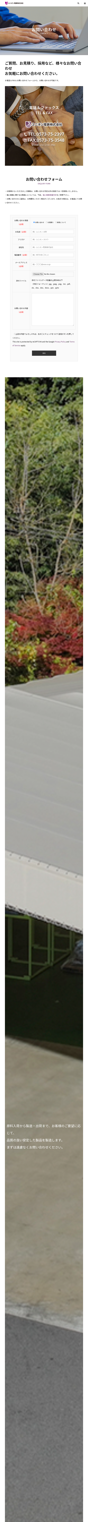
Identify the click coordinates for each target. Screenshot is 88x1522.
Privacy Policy (60, 341)
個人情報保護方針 (49, 195)
